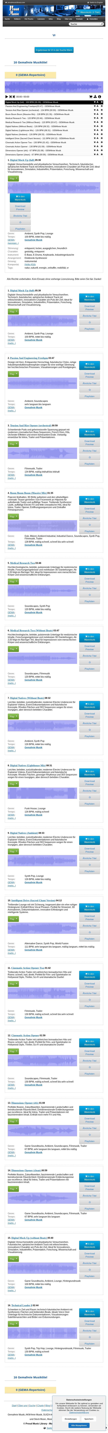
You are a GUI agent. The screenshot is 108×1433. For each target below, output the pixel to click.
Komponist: (13, 264)
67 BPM (29, 1149)
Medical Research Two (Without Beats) (31, 630)
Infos (51, 19)
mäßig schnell (42, 542)
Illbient (33, 536)
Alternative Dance (33, 943)
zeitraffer (52, 268)
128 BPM (29, 542)
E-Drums (37, 255)
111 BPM (29, 947)
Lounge (49, 233)
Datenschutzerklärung (79, 1412)
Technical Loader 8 (21, 1305)
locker (38, 248)
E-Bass (28, 255)
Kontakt (79, 19)
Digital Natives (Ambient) (24, 833)
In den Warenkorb (20, 198)
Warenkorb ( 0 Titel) (90, 12)
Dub (27, 536)
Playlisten (20, 228)
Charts (40, 1405)
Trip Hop (40, 1348)
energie (43, 268)
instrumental (31, 261)
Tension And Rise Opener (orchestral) (31, 425)
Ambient (29, 233)
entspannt (29, 248)
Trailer (39, 468)
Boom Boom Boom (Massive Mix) (28, 493)
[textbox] (84, 24)
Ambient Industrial (47, 536)
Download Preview (20, 207)
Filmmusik (30, 468)
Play (12, 178)
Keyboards (48, 255)
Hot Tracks (29, 19)
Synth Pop (39, 233)
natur (27, 268)
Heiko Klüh (30, 264)
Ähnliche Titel (20, 215)
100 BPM (29, 237)
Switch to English (96, 3)
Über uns (68, 19)
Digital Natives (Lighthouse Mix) (28, 765)
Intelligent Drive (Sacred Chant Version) (33, 900)
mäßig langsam (69, 947)
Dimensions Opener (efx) (25, 1102)
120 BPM (29, 609)
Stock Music (40, 1419)
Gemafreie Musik (33, 240)
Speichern (88, 1419)
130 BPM (29, 1014)
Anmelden (93, 19)
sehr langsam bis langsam (38, 404)
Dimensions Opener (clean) (26, 1170)
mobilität (61, 268)
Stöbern (17, 19)
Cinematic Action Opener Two (27, 968)
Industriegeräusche (64, 255)
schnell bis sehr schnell (62, 542)
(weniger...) (13, 243)
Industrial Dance (65, 536)
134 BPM (29, 472)
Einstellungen (71, 1419)
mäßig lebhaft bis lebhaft (47, 472)
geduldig (29, 251)
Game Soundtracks (34, 1146)
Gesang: (12, 261)
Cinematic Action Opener (25, 1035)
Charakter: (13, 251)
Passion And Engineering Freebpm (29, 358)
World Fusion (61, 943)
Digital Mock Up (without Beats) (29, 1237)
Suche (7, 19)
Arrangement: (14, 258)
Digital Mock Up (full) (22, 160)
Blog (59, 19)
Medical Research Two (22, 563)
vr (68, 268)
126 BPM (29, 744)
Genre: (11, 233)
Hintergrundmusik (72, 1281)
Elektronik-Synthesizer (36, 258)
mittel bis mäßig (43, 237)
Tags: (10, 268)
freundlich (62, 248)
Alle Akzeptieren (79, 1425)
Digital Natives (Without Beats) (27, 698)
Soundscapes (41, 401)
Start (14, 1405)
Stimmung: (13, 248)
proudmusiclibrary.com (16, 3)
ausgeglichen (49, 248)
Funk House (31, 808)
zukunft (34, 268)
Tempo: (11, 237)
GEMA (11, 240)
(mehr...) (12, 343)
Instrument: (13, 255)
